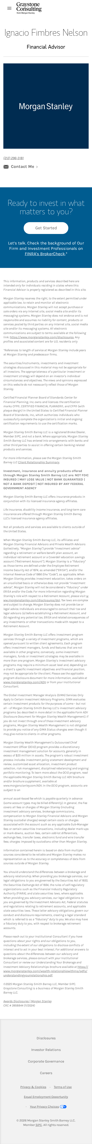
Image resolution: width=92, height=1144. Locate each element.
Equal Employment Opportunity (46, 1097)
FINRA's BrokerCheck (45, 253)
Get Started (46, 227)
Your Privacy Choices (44, 1107)
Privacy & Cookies (33, 1087)
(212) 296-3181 (13, 158)
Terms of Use (63, 1087)
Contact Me (22, 166)
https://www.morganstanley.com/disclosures (42, 337)
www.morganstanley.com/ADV (24, 682)
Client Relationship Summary (38, 462)
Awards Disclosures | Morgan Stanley (27, 1001)
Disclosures (46, 1038)
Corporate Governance (46, 1061)
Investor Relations (46, 1049)
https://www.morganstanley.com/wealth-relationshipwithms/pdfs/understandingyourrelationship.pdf (45, 971)
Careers (46, 1073)
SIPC (39, 1125)
